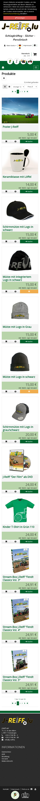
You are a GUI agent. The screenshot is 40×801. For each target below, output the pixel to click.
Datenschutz (6, 752)
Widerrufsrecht (7, 761)
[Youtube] (20, 48)
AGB (3, 754)
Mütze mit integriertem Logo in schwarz (17, 278)
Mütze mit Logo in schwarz (19, 376)
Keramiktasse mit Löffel (17, 176)
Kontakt (6, 789)
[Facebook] (35, 45)
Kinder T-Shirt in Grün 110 (18, 526)
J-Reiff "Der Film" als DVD (18, 476)
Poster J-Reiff (10, 126)
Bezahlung (5, 756)
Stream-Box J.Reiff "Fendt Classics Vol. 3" (18, 578)
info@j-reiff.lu (10, 740)
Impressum (27, 45)
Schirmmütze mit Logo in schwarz (18, 228)
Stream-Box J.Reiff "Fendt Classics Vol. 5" (18, 678)
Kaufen (30, 141)
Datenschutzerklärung (11, 14)
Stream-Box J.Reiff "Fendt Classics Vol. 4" (18, 628)
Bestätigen (21, 18)
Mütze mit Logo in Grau (17, 326)
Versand (5, 759)
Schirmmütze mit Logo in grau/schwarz (18, 428)
